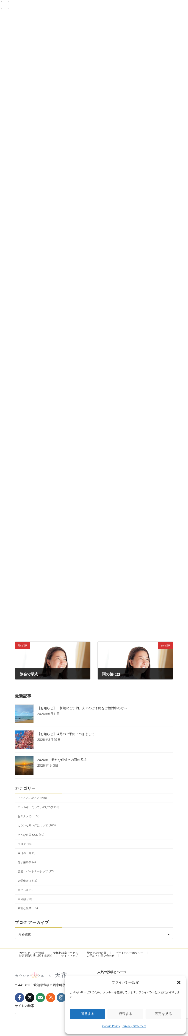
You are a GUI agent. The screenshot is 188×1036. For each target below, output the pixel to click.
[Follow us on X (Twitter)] (29, 997)
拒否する (125, 1014)
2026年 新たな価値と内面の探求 (62, 760)
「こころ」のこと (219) (32, 798)
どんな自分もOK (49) (31, 834)
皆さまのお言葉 (96, 953)
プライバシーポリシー (129, 953)
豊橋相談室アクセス (65, 953)
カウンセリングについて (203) (37, 825)
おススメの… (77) (28, 816)
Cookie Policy (111, 1026)
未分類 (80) (25, 899)
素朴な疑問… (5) (28, 908)
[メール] (40, 997)
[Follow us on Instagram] (61, 997)
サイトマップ (69, 955)
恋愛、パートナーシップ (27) (36, 871)
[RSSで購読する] (50, 997)
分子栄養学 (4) (27, 862)
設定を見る (163, 1014)
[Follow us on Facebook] (19, 997)
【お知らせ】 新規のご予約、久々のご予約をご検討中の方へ (82, 708)
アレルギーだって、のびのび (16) (38, 807)
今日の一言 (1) (26, 853)
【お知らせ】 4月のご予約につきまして (66, 734)
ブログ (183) (25, 844)
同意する (87, 1014)
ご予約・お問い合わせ (100, 955)
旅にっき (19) (26, 890)
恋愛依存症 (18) (27, 880)
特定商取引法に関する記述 (35, 955)
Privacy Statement (134, 1026)
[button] (179, 982)
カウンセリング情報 (31, 953)
